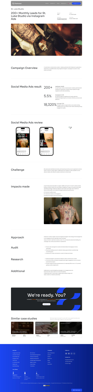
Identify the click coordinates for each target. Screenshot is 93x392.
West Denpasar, (27, 378)
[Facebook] (66, 353)
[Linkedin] (69, 353)
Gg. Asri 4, (26, 376)
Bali (25, 375)
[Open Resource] (65, 3)
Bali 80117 (26, 379)
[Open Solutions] (54, 3)
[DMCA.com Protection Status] (46, 386)
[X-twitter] (74, 353)
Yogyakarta (15, 375)
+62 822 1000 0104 (51, 299)
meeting (34, 299)
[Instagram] (71, 353)
